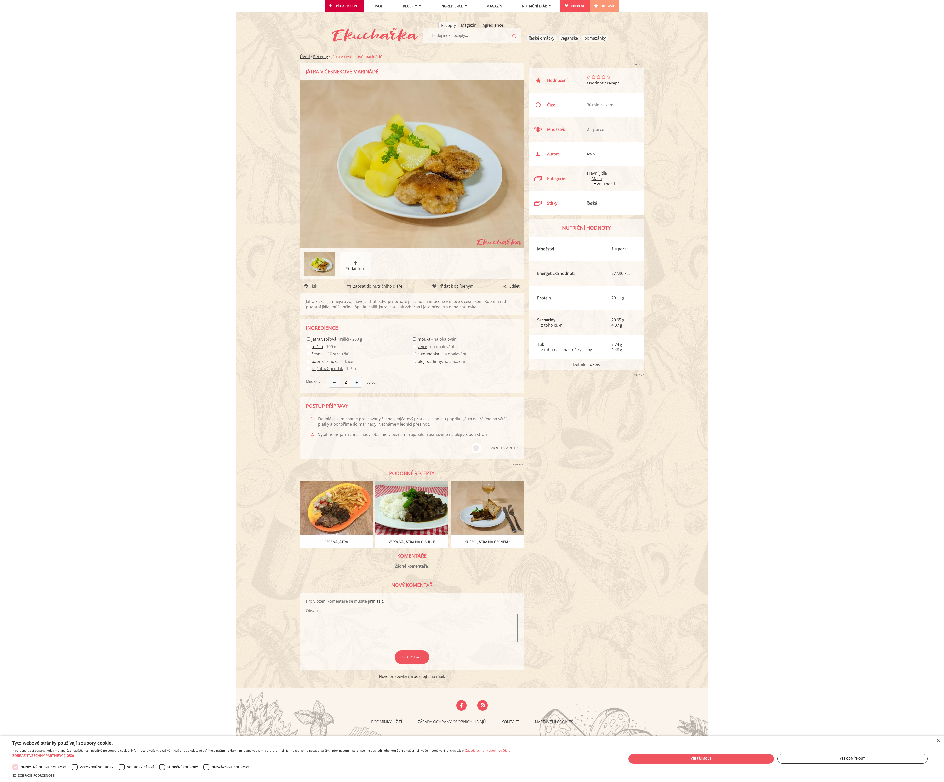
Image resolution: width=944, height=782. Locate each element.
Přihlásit (607, 6)
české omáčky (541, 38)
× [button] (938, 741)
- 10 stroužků (331, 354)
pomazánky (595, 38)
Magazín (494, 6)
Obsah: (312, 610)
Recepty (410, 6)
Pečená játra (336, 541)
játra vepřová (324, 339)
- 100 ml (325, 346)
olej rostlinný (430, 361)
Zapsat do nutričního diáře (377, 286)
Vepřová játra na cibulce (412, 541)
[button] (261, 755)
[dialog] (472, 759)
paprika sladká (325, 361)
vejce (422, 346)
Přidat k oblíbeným (456, 286)
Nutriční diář (534, 6)
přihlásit (375, 601)
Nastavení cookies (554, 722)
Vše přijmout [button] (701, 758)
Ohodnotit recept (603, 83)
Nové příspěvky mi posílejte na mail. (412, 676)
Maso (597, 178)
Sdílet (514, 286)
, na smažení (441, 361)
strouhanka (428, 354)
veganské (569, 38)
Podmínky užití (386, 722)
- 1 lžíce (332, 361)
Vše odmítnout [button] (852, 758)
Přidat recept (346, 6)
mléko (317, 346)
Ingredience (452, 6)
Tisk (313, 286)
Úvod (378, 6)
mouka (424, 339)
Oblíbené (578, 6)
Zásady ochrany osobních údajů (452, 722)
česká (592, 203)
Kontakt (510, 722)
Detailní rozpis (586, 364)
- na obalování (437, 339)
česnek (318, 354)
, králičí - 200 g (337, 339)
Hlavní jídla (597, 173)
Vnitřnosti (606, 184)
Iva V (494, 448)
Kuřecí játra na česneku (487, 541)
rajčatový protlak (327, 368)
